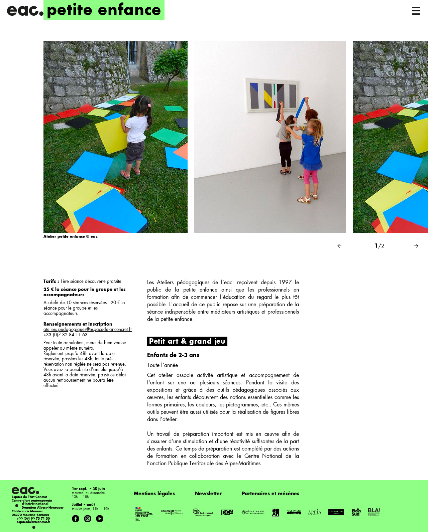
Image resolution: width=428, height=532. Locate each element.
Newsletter (208, 494)
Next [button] (416, 246)
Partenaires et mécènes (270, 494)
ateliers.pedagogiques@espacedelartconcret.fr (87, 330)
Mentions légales (154, 494)
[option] (115, 147)
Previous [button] (339, 246)
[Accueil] (25, 11)
